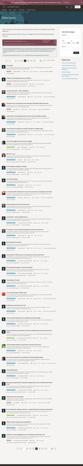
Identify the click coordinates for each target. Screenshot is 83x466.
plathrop (14, 430)
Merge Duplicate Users (12, 370)
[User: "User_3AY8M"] (3, 398)
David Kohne (20, 185)
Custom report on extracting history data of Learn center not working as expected (26, 116)
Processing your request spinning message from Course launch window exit (24, 229)
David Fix (52, 134)
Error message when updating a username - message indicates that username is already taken (29, 409)
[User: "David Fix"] (3, 193)
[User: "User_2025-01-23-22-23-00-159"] (3, 319)
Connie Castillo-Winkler (22, 147)
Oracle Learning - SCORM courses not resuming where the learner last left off (25, 254)
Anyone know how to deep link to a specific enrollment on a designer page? (24, 128)
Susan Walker (21, 350)
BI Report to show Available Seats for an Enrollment (18, 78)
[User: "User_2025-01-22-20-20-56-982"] (3, 281)
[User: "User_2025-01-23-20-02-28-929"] (3, 79)
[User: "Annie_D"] (3, 155)
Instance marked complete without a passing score (18, 422)
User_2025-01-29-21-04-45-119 (19, 161)
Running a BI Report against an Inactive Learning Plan (19, 267)
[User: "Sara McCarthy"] (3, 294)
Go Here (25, 41)
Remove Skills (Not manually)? (13, 242)
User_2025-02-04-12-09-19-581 (24, 260)
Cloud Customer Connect (13, 7)
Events (14, 9)
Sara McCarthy (21, 298)
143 (40, 60)
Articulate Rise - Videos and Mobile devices (16, 217)
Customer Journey (31, 9)
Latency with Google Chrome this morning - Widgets (19, 141)
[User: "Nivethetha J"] (3, 105)
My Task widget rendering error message (16, 166)
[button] (51, 60)
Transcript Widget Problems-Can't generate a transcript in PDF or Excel (23, 344)
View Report (66, 2)
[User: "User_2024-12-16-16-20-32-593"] (3, 423)
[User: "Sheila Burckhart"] (3, 92)
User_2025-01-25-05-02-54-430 (24, 223)
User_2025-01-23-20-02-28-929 (20, 84)
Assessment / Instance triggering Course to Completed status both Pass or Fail (25, 434)
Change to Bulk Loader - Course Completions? (17, 90)
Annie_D (19, 159)
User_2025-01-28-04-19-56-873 (23, 338)
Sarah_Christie (21, 311)
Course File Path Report (12, 179)
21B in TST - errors (10, 154)
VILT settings (9, 65)
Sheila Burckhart (21, 96)
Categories (4, 9)
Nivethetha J (16, 109)
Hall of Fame (22, 9)
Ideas (10, 9)
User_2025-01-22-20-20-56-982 (24, 286)
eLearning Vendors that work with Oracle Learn (17, 204)
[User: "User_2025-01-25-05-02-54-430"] (3, 218)
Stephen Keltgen (16, 71)
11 (31, 60)
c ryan (55, 363)
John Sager (52, 96)
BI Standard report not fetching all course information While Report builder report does (27, 103)
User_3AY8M (16, 402)
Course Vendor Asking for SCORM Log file (16, 292)
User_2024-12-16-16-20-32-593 (24, 428)
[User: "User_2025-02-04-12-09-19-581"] (3, 256)
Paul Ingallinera (16, 262)
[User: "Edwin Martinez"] (3, 168)
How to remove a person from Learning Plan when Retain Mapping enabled (24, 357)
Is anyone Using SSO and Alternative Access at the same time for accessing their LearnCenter (29, 191)
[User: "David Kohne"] (3, 180)
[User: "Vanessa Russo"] (3, 243)
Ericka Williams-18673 (22, 376)
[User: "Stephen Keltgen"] (3, 67)
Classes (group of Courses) (12, 280)
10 (28, 60)
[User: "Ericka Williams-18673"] (3, 371)
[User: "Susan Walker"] (3, 346)
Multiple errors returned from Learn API (16, 305)
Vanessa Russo (21, 248)
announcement (22, 55)
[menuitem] (71, 6)
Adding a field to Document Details (14, 396)
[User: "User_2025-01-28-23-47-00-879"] (3, 410)
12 (34, 60)
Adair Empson (50, 197)
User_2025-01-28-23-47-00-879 (23, 415)
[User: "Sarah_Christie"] (3, 306)
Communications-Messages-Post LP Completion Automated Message (23, 318)
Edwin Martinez (21, 172)
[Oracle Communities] (67, 7)
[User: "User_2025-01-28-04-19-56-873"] (3, 332)
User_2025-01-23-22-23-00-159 (24, 323)
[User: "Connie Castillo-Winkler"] (3, 142)
